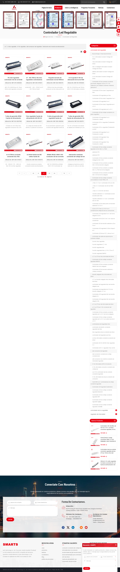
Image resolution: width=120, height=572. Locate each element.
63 (49, 173)
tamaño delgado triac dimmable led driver (101, 275)
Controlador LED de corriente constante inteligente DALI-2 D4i (102, 159)
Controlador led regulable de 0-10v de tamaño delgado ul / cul (102, 290)
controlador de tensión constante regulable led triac (101, 328)
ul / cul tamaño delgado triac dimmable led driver (103, 280)
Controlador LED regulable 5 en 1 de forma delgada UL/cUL (103, 215)
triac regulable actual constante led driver (103, 332)
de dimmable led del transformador (71, 552)
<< (19, 173)
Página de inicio (47, 8)
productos (44, 550)
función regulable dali (98, 247)
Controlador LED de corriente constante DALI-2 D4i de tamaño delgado (102, 164)
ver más (102, 433)
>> (69, 173)
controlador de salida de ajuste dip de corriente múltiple (102, 237)
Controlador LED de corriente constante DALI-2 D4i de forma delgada (102, 174)
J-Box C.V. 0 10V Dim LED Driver (100, 191)
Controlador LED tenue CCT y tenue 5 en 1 (103, 233)
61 (38, 173)
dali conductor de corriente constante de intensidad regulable (103, 360)
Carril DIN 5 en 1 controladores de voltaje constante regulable (102, 383)
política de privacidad (47, 559)
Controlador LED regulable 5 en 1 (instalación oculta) (100, 133)
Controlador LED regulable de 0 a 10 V (102, 109)
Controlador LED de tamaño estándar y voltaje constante (102, 270)
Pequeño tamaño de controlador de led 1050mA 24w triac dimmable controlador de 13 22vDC (55, 79)
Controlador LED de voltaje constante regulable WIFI (102, 396)
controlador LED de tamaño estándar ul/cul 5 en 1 (103, 224)
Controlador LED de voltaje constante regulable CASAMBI (102, 406)
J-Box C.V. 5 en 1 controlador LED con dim (103, 183)
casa (43, 548)
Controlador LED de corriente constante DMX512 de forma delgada (102, 265)
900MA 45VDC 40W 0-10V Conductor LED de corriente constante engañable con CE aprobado (55, 156)
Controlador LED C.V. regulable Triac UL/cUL (103, 348)
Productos (58, 8)
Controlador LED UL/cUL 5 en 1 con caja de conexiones (103, 219)
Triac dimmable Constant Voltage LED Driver (102, 63)
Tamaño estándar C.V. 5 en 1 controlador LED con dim (103, 200)
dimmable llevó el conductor (69, 550)
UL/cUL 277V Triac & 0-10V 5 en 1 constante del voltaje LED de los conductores (102, 209)
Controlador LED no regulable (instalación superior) (103, 123)
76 (64, 173)
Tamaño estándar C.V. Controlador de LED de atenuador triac (103, 195)
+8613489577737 (77, 519)
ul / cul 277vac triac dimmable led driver (103, 256)
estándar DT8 (95, 155)
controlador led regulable (98, 50)
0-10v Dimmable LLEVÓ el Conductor (101, 364)
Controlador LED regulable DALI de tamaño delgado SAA (103, 300)
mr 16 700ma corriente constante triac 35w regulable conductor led (13, 156)
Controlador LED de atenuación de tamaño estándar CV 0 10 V (103, 204)
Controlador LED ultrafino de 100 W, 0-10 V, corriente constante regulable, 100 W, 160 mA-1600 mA (108, 427)
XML (62, 570)
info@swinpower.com (39, 2)
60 (33, 173)
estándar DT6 (95, 152)
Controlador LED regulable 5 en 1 (100, 101)
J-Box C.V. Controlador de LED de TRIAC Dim (102, 187)
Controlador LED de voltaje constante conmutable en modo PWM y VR (101, 179)
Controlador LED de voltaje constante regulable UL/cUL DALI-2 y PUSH (101, 148)
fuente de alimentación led (69, 559)
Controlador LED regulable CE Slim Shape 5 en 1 (103, 229)
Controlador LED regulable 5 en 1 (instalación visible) (100, 118)
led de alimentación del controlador (71, 555)
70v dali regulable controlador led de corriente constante (13, 79)
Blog (43, 557)
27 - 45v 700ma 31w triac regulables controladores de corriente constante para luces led (34, 79)
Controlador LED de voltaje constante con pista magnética (102, 113)
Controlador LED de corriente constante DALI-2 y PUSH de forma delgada (102, 169)
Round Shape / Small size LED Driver (101, 54)
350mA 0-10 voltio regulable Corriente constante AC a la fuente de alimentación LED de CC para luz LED (108, 463)
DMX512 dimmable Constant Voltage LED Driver (103, 73)
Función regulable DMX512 (99, 253)
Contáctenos (111, 8)
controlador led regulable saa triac (101, 335)
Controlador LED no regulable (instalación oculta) (103, 128)
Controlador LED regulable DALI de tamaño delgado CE (103, 295)
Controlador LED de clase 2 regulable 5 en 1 (103, 98)
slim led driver (66, 557)
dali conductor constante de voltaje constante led (101, 355)
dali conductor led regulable (99, 351)
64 (54, 173)
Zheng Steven (101, 522)
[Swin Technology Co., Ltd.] (14, 7)
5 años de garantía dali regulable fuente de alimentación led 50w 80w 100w (55, 117)
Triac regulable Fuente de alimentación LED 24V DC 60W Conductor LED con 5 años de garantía (34, 117)
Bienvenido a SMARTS (89, 545)
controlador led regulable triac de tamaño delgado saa (103, 285)
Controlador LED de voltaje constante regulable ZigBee (102, 401)
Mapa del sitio (56, 570)
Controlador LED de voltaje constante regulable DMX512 (101, 260)
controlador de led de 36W (69, 561)
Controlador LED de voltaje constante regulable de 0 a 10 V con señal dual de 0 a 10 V (103, 319)
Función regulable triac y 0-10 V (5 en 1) (103, 250)
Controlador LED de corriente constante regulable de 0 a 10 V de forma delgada (102, 313)
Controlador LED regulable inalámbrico (102, 387)
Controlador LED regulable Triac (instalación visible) (100, 143)
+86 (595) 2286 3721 (74, 517)
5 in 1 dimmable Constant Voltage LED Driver (102, 58)
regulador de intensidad (98, 414)
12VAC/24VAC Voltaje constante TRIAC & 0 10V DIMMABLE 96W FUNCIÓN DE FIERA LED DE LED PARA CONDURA (108, 439)
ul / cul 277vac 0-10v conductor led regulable (101, 308)
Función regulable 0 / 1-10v (99, 244)
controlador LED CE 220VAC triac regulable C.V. (103, 344)
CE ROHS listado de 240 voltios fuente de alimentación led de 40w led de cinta (34, 156)
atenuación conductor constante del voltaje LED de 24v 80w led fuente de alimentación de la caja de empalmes (76, 156)
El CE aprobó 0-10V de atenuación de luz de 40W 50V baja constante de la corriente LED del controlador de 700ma (76, 79)
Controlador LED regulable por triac (101, 95)
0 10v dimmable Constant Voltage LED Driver (102, 77)
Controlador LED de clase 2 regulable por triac (103, 91)
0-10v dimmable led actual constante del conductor (103, 378)
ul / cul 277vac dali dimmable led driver (102, 304)
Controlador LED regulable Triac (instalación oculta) (100, 138)
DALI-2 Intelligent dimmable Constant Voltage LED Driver (102, 68)
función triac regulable (98, 241)
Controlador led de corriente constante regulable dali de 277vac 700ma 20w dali (108, 451)
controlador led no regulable (99, 410)
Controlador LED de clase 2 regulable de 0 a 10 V (103, 105)
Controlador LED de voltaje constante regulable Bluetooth (102, 391)
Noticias (100, 8)
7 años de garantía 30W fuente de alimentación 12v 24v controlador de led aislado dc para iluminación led (75, 117)
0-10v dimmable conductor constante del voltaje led (103, 368)
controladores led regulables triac (101, 324)
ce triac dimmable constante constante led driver (103, 339)
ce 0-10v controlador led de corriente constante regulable (102, 373)
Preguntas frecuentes (88, 8)
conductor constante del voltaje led (71, 548)
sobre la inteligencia (71, 8)
